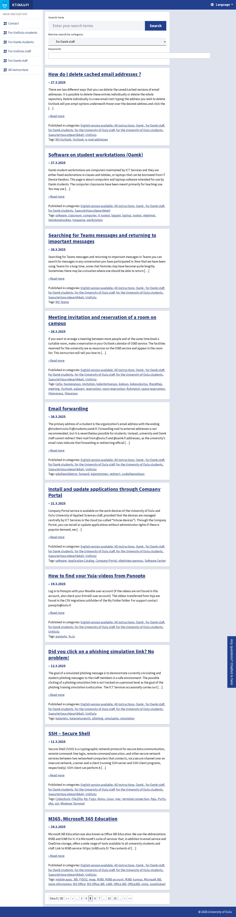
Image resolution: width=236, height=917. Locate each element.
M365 (100, 879)
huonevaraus (72, 384)
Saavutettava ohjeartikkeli (66, 135)
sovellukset (158, 884)
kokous (124, 384)
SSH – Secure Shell (69, 733)
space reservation (153, 389)
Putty (161, 799)
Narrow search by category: (65, 34)
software (61, 215)
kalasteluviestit (80, 718)
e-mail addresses (96, 139)
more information (60, 884)
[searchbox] (50, 55)
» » (129, 898)
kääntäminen (99, 474)
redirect (115, 474)
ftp (86, 799)
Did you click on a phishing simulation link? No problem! (101, 654)
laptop (126, 215)
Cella (58, 384)
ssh (57, 803)
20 (115, 898)
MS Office (79, 884)
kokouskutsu (139, 384)
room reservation (113, 389)
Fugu (92, 799)
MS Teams (62, 302)
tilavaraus (71, 393)
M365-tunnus (134, 879)
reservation (93, 389)
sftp (50, 803)
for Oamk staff (155, 125)
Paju (153, 799)
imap (92, 879)
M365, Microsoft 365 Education (82, 818)
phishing (97, 718)
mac (118, 799)
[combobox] (129, 56)
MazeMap (155, 384)
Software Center (155, 561)
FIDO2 (83, 879)
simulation (127, 718)
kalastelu (61, 718)
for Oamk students (60, 130)
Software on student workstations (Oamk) (95, 154)
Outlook (78, 139)
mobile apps (63, 879)
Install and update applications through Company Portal (104, 492)
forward (84, 474)
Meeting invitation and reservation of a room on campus (102, 320)
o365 (109, 884)
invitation (88, 384)
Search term (56, 17)
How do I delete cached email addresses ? (94, 74)
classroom (75, 215)
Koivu (101, 799)
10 (109, 898)
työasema (78, 220)
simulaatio (112, 718)
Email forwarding (68, 408)
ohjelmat (149, 215)
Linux (110, 799)
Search (156, 25)
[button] (231, 662)
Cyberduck (62, 799)
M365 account (114, 879)
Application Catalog (81, 561)
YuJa (71, 636)
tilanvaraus (55, 393)
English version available (97, 125)
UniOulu (91, 135)
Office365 (134, 884)
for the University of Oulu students (139, 130)
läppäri (116, 215)
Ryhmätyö (133, 389)
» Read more (56, 116)
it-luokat (104, 215)
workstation (95, 220)
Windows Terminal (72, 803)
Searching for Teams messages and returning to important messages (102, 238)
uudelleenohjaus (133, 474)
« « (67, 898)
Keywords (54, 49)
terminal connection (135, 799)
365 (75, 879)
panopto (61, 636)
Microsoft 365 (152, 879)
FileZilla (77, 799)
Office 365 (120, 884)
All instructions (124, 125)
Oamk (140, 125)
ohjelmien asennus (130, 561)
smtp (144, 884)
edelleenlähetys (66, 474)
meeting (54, 389)
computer (89, 215)
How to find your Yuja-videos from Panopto (96, 575)
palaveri (79, 389)
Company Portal (106, 561)
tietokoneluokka (59, 220)
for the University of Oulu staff (95, 130)
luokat (137, 215)
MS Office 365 (96, 884)
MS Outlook (63, 139)
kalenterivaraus (106, 384)
